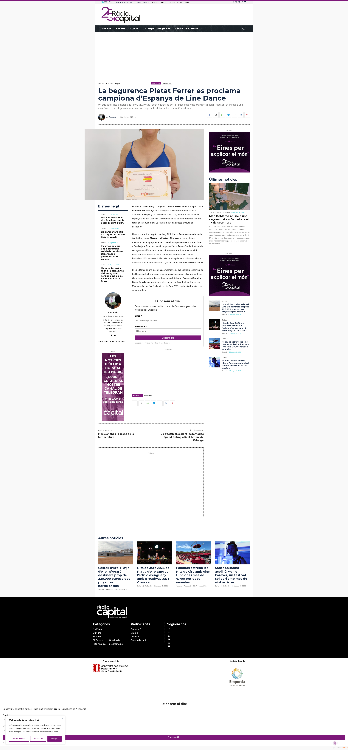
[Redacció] (102, 117)
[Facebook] (230, 2)
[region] (35, 730)
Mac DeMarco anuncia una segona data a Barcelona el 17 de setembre (229, 219)
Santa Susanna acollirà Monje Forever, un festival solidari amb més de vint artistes (235, 364)
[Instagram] (233, 2)
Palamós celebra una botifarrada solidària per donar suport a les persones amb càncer (112, 252)
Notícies (109, 84)
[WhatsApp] (222, 115)
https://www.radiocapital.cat (113, 316)
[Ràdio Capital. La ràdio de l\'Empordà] (120, 15)
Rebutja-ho (38, 738)
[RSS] (169, 636)
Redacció (112, 117)
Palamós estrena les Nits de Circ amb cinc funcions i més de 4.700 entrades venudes (235, 345)
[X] (216, 115)
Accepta (54, 738)
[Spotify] (236, 2)
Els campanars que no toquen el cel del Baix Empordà (113, 234)
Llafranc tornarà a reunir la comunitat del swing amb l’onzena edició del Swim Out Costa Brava (112, 275)
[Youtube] (245, 2)
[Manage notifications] (335, 743)
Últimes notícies (223, 179)
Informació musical (215, 212)
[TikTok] (242, 2)
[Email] (234, 115)
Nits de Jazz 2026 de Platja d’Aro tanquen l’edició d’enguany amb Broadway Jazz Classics (234, 327)
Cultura (101, 84)
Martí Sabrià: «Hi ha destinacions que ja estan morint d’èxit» (113, 220)
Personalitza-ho (19, 738)
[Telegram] (239, 2)
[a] (146, 611)
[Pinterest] (247, 115)
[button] (243, 29)
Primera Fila (226, 212)
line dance (167, 83)
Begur (117, 84)
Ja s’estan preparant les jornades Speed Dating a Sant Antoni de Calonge (182, 437)
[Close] (62, 718)
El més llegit (108, 206)
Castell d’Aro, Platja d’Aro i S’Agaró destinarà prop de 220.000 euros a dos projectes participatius (235, 308)
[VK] (241, 115)
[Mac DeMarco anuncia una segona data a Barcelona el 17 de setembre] (229, 196)
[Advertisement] (174, 54)
